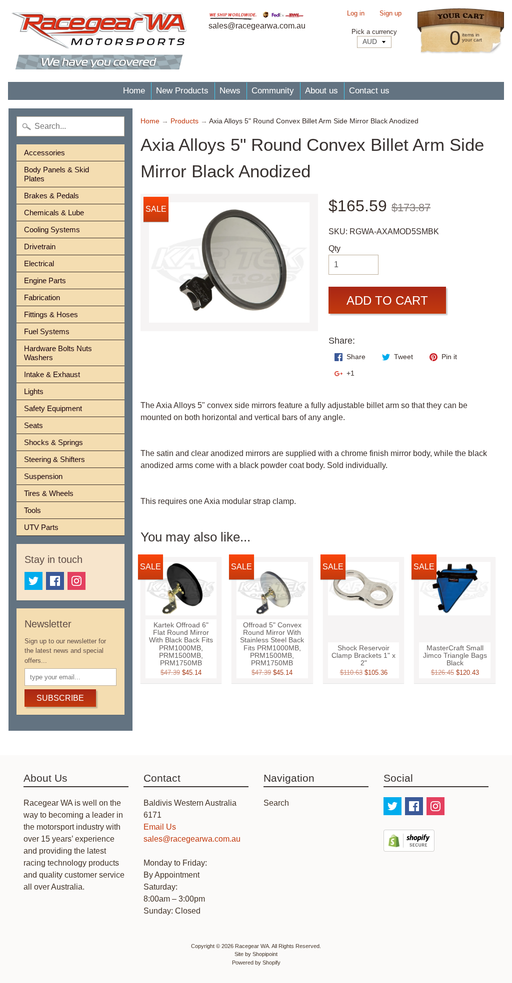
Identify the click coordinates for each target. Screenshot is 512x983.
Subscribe (60, 698)
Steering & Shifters (54, 459)
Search (276, 803)
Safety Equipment (53, 408)
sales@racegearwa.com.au (192, 839)
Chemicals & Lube (54, 212)
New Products (182, 90)
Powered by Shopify (256, 963)
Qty (334, 248)
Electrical (39, 263)
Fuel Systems (47, 331)
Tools (32, 510)
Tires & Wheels (49, 493)
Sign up (391, 13)
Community (273, 90)
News (230, 90)
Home (134, 90)
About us (321, 90)
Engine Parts (45, 280)
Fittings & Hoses (51, 314)
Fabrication (42, 297)
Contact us (369, 90)
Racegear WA (252, 946)
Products (184, 121)
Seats (33, 425)
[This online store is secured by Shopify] (409, 845)
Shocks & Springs (53, 442)
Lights (34, 391)
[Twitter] (33, 581)
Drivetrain (40, 246)
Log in (355, 13)
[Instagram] (77, 581)
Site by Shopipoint (256, 954)
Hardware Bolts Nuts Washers (58, 353)
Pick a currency (374, 31)
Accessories (44, 152)
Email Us (160, 827)
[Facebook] (55, 581)
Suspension (43, 476)
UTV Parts (41, 527)
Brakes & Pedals (51, 195)
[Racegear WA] (99, 41)
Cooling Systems (52, 229)
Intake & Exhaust (52, 374)
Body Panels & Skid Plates (56, 174)
